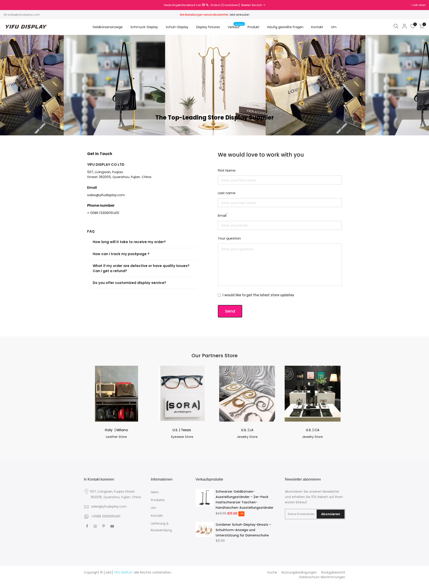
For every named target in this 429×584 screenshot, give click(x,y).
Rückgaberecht (333, 572)
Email (222, 215)
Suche (272, 572)
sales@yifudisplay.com (24, 15)
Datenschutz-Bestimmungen (322, 577)
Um (333, 27)
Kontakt (317, 27)
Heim (155, 492)
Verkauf (235, 26)
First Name (227, 170)
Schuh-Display (177, 27)
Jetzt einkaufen (239, 15)
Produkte (158, 500)
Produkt (253, 27)
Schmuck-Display (144, 27)
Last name (227, 193)
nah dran (12, 5)
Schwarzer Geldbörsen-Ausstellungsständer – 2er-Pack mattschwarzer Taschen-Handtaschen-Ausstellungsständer (244, 499)
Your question (229, 238)
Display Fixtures (208, 27)
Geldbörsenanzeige (108, 27)
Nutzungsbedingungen (299, 572)
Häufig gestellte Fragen (285, 27)
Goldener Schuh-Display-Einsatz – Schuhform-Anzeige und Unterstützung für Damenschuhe (243, 530)
